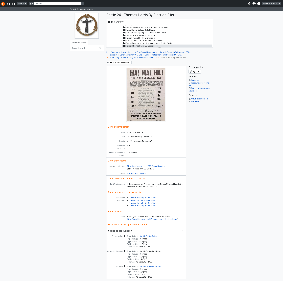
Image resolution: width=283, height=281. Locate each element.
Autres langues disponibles (119, 62)
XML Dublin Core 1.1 (199, 99)
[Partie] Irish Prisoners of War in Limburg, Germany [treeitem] (146, 27)
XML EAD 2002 (197, 101)
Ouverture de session (271, 4)
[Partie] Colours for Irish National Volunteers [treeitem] (144, 40)
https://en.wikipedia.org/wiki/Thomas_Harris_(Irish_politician (152, 219)
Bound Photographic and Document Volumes (164, 55)
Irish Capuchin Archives (116, 52)
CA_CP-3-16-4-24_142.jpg (150, 266)
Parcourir (21, 4)
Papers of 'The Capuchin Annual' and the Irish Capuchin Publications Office (159, 52)
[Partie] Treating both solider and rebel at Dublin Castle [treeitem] (148, 43)
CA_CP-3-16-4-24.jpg (148, 236)
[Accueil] (9, 4)
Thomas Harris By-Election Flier (142, 197)
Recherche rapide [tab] (79, 42)
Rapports (195, 80)
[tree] (159, 36)
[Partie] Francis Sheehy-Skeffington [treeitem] (140, 38)
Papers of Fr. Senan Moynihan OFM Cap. (125, 55)
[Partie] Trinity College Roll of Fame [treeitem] (140, 30)
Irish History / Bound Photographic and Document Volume (133, 57)
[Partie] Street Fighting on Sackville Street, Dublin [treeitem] (145, 32)
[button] (249, 3)
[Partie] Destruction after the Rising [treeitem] (140, 35)
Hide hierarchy (115, 21)
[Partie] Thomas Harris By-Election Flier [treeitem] (141, 46)
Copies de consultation (120, 230)
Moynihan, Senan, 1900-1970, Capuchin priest (146, 166)
